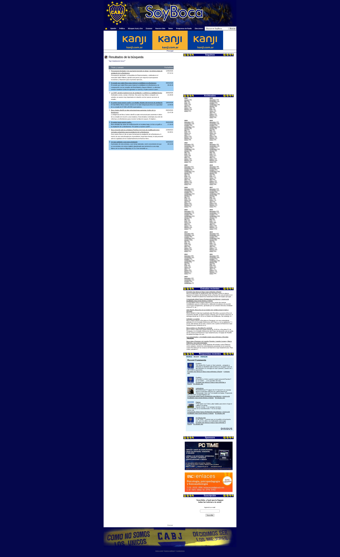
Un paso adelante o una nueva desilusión (124, 142)
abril (185, 106)
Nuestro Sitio (160, 28)
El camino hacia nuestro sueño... (121, 122)
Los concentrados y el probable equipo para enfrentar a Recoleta (207, 337)
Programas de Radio (184, 28)
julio (185, 101)
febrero (186, 109)
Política (122, 28)
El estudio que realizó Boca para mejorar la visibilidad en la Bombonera (133, 83)
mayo (186, 104)
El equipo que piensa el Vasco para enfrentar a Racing (203, 292)
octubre (212, 103)
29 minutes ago (198, 384)
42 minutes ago (220, 413)
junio (185, 103)
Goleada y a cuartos (193, 319)
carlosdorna (199, 388)
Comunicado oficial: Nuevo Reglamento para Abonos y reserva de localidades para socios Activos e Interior (207, 300)
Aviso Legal (159, 551)
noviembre (213, 101)
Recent (196, 356)
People (189, 356)
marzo (186, 108)
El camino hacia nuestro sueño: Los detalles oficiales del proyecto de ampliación (136, 102)
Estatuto (149, 28)
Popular (204, 356)
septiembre (213, 104)
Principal (170, 51)
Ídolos (170, 28)
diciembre (213, 100)
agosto (186, 100)
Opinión (113, 28)
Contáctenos (180, 551)
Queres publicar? (169, 551)
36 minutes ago (220, 398)
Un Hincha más (201, 418)
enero (186, 111)
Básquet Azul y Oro (135, 28)
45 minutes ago (198, 424)
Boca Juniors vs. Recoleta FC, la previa (199, 328)
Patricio (198, 402)
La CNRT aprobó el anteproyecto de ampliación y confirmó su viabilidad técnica (136, 93)
